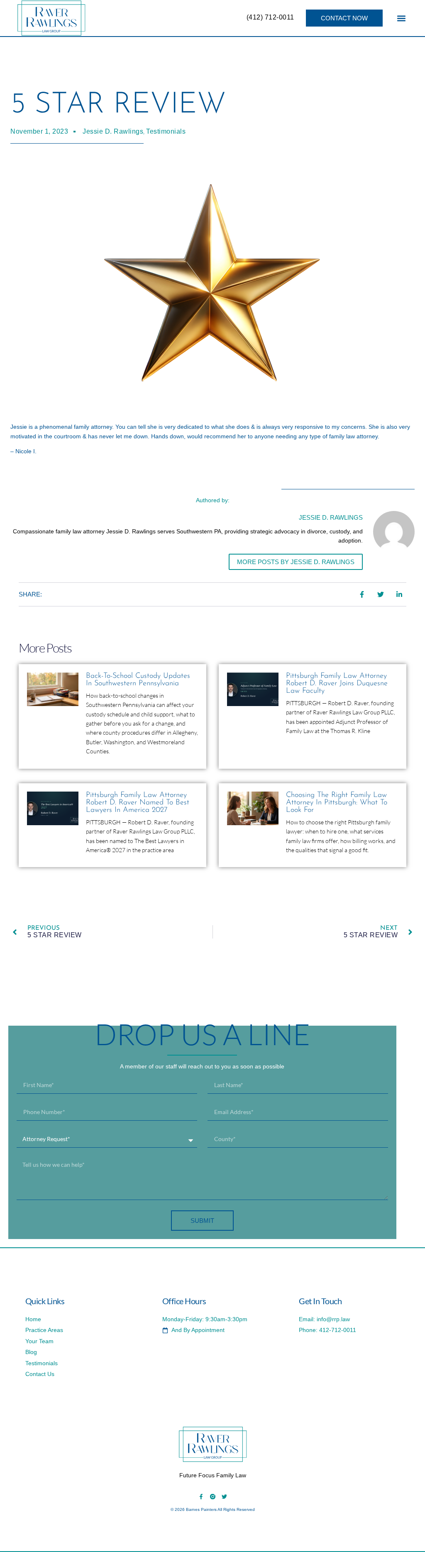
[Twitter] (224, 1496)
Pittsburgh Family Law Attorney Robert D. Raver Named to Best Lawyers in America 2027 (137, 803)
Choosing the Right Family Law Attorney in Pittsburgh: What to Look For (336, 803)
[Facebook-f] (201, 1496)
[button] (401, 18)
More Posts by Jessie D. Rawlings (295, 561)
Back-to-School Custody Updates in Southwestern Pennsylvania (138, 679)
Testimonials (166, 131)
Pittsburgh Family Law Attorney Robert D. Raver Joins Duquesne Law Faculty (337, 683)
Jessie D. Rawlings (113, 131)
